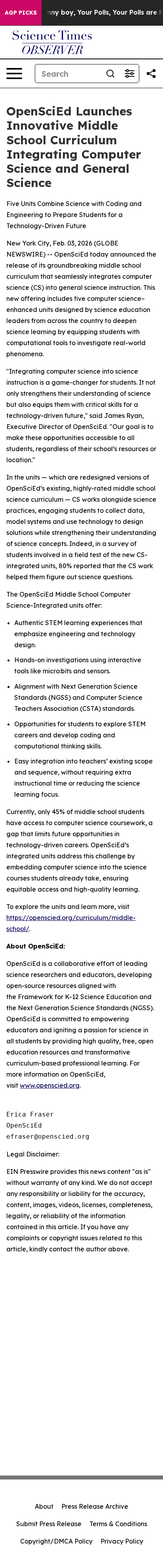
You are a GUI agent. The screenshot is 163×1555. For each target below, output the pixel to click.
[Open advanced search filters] (129, 73)
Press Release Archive (94, 1506)
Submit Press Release (49, 1524)
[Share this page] (151, 73)
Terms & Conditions (118, 1524)
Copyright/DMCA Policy (56, 1541)
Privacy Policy (121, 1541)
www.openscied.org (50, 1085)
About (44, 1506)
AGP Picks (21, 12)
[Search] (110, 73)
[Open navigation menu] (14, 73)
